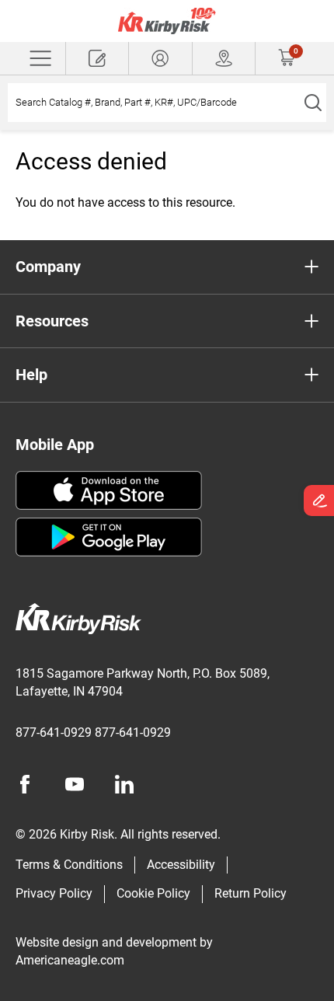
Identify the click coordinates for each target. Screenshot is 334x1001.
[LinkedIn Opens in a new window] (124, 784)
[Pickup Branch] (224, 58)
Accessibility (181, 864)
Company (48, 266)
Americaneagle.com (70, 960)
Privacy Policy (54, 893)
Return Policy (250, 893)
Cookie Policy (153, 893)
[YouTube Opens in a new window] (74, 784)
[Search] (312, 102)
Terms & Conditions (69, 864)
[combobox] (153, 102)
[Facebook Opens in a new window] (25, 784)
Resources (52, 321)
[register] (97, 58)
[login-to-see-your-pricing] (160, 58)
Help (31, 374)
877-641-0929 (54, 732)
